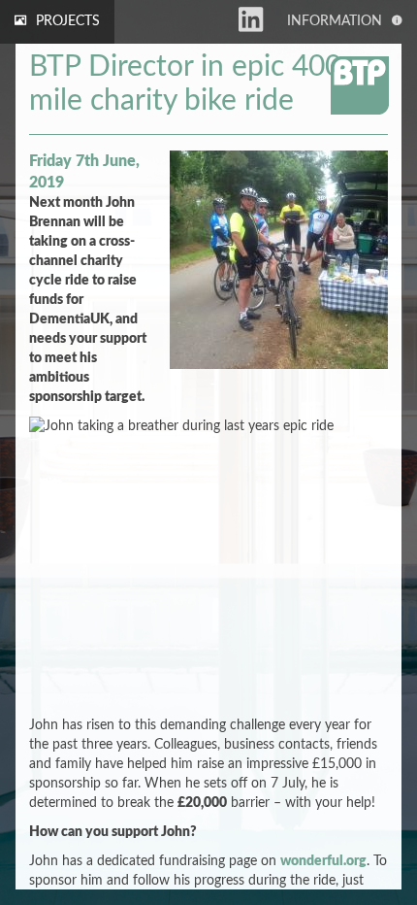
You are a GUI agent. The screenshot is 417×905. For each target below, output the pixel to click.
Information (334, 21)
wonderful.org (323, 861)
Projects (68, 21)
